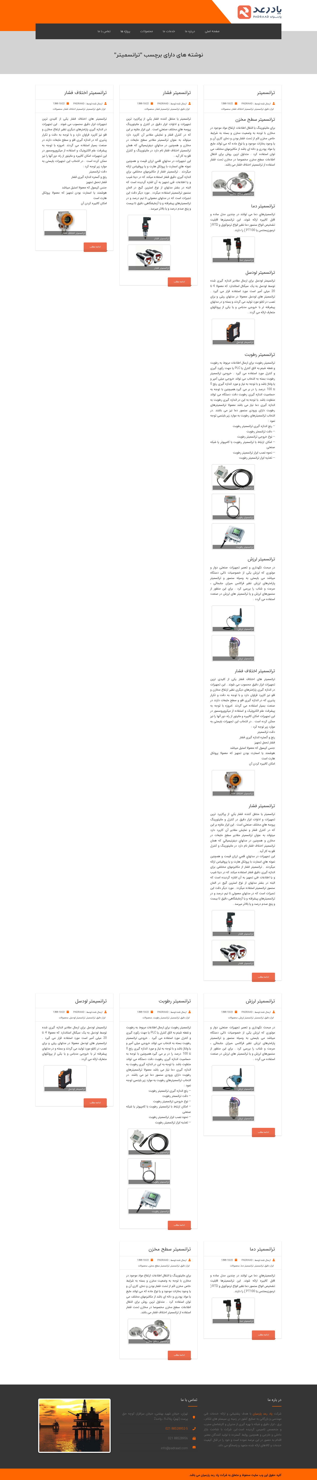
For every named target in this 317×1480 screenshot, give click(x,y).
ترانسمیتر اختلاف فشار (242, 109)
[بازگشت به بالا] (306, 1469)
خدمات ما (169, 31)
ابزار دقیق (269, 109)
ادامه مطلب (263, 977)
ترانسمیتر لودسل (77, 1018)
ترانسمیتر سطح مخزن (159, 1266)
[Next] (103, 1425)
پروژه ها (125, 31)
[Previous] (45, 1425)
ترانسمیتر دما (247, 1266)
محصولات (146, 31)
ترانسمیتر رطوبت (161, 1018)
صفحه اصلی (212, 31)
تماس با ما (104, 31)
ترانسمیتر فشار (162, 109)
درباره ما (190, 31)
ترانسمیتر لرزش (246, 1018)
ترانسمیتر (259, 109)
